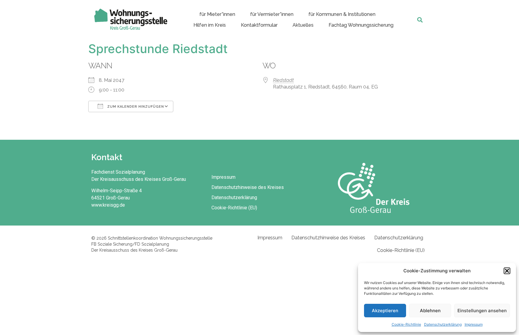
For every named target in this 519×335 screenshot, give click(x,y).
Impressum (474, 324)
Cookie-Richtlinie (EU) (234, 208)
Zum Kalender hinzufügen (135, 107)
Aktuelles (303, 25)
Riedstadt (283, 80)
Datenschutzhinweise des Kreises (247, 187)
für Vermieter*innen (271, 14)
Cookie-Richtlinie (406, 324)
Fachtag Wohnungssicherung (361, 25)
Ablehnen (430, 310)
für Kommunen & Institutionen (341, 14)
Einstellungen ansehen (482, 310)
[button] (507, 271)
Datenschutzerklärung (443, 324)
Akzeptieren (385, 310)
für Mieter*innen (217, 14)
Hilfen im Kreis (209, 25)
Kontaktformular (259, 25)
